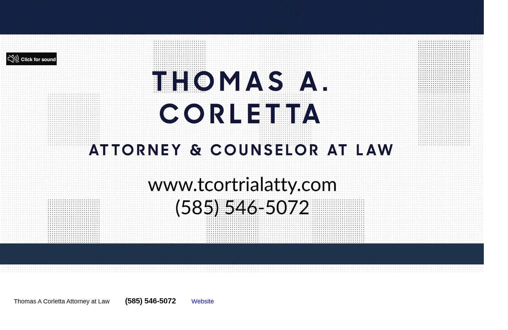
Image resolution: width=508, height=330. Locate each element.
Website (202, 301)
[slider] (227, 266)
